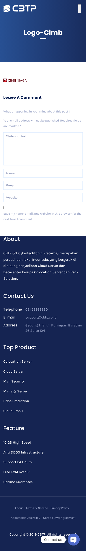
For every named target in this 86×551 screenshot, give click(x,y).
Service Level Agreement (59, 518)
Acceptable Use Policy (25, 518)
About (19, 508)
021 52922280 (36, 309)
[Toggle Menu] (79, 8)
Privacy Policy (60, 508)
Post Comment (17, 231)
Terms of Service (37, 508)
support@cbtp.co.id (40, 317)
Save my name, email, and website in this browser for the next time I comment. (42, 216)
